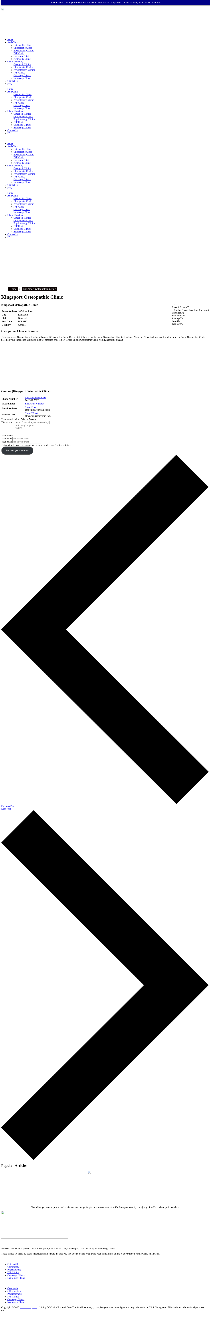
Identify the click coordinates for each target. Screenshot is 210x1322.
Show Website (32, 413)
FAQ (9, 83)
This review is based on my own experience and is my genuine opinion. (36, 445)
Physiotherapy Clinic (24, 50)
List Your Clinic (9, 1259)
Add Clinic (12, 42)
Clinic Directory (15, 61)
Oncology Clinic (22, 56)
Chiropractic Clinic (23, 47)
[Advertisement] (105, 262)
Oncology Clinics (22, 75)
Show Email (31, 407)
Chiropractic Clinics (23, 67)
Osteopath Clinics (22, 64)
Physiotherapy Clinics (24, 70)
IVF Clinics (19, 72)
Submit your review (17, 450)
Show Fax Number (34, 403)
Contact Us (12, 81)
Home (10, 39)
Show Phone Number (35, 397)
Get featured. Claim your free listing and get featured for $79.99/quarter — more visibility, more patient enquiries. (106, 2)
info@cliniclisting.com (125, 1240)
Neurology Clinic (22, 59)
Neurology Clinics (22, 78)
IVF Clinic (19, 53)
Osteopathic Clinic (23, 45)
